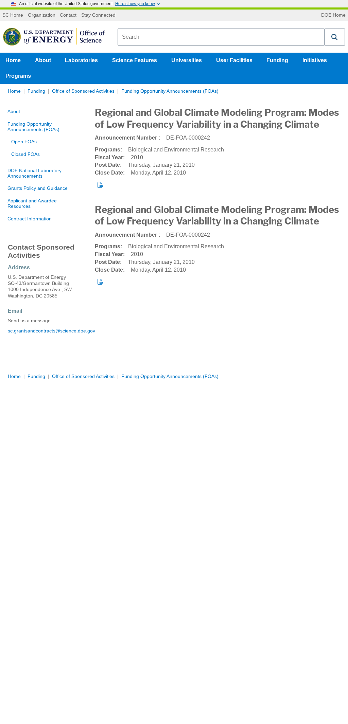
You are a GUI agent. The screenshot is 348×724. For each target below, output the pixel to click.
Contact (68, 15)
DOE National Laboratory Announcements (34, 173)
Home (13, 60)
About (43, 60)
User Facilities (234, 60)
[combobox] (221, 37)
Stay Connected (98, 15)
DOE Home (333, 15)
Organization (41, 15)
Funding (277, 60)
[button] (335, 37)
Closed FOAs (25, 154)
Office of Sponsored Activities (83, 91)
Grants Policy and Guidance (37, 188)
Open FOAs (24, 141)
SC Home (12, 15)
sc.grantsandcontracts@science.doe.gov (43, 330)
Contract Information (29, 218)
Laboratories (81, 60)
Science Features (134, 60)
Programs (18, 76)
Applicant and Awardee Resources (32, 203)
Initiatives (314, 60)
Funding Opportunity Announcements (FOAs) (170, 91)
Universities (186, 60)
